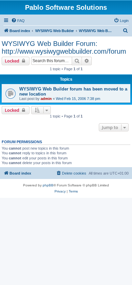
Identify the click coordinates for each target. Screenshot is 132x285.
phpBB (48, 185)
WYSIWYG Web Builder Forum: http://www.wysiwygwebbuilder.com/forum (64, 47)
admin (46, 99)
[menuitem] (18, 21)
